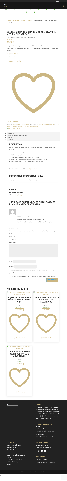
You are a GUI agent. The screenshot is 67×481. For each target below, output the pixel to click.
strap (37, 126)
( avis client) (10, 40)
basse (38, 124)
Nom (11, 261)
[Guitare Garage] (13, 129)
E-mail (11, 266)
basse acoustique (44, 124)
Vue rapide (19, 309)
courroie (52, 124)
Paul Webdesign (42, 472)
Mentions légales (42, 459)
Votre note (12, 237)
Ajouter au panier (14, 61)
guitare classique (17, 126)
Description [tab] (11, 133)
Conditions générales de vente (46, 462)
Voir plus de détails (12, 54)
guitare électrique (27, 126)
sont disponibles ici (31, 169)
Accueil (9, 21)
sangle (34, 126)
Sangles (30, 21)
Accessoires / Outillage (19, 21)
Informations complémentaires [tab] (17, 135)
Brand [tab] (10, 137)
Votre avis (12, 243)
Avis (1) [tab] (10, 140)
